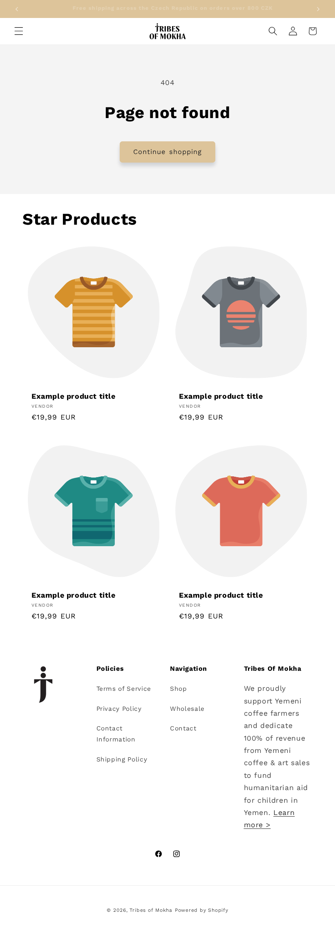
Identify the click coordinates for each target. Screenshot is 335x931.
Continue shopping (167, 152)
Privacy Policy (119, 708)
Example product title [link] (73, 396)
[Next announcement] (318, 9)
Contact (183, 728)
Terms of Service (124, 688)
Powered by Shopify (201, 910)
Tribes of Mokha (151, 910)
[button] (19, 31)
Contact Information (116, 734)
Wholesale (187, 708)
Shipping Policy (121, 759)
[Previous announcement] (17, 9)
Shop (178, 688)
